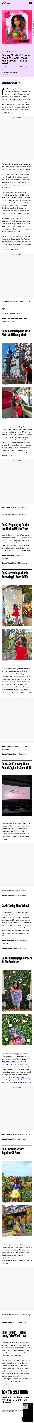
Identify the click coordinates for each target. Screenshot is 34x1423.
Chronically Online (12, 89)
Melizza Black (17, 99)
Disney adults (14, 164)
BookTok (16, 229)
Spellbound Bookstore (23, 1077)
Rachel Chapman (10, 72)
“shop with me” (8, 447)
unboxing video (20, 540)
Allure (16, 195)
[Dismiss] (30, 1405)
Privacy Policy (11, 1411)
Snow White (20, 107)
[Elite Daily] (6, 3)
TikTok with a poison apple (18, 689)
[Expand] (24, 1405)
